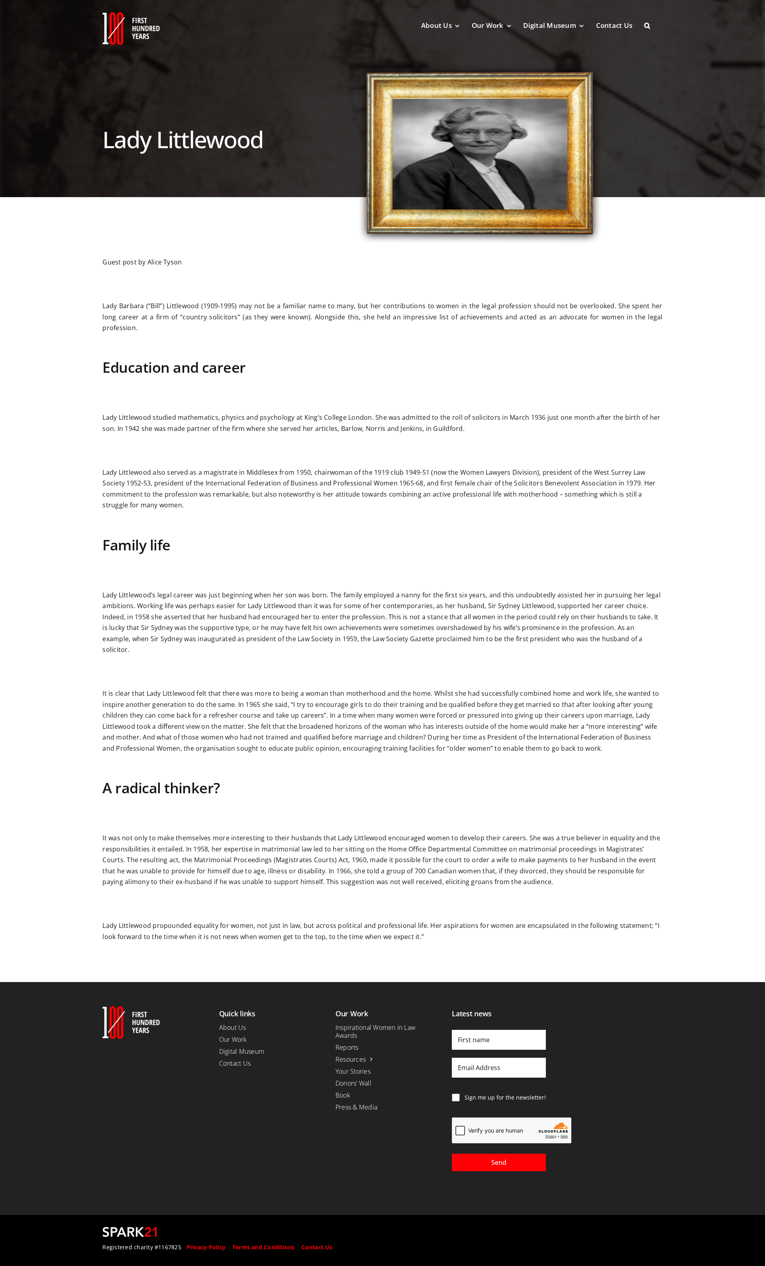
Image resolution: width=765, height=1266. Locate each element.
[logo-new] (131, 15)
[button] (653, 25)
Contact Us (316, 1247)
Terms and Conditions (263, 1247)
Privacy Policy (206, 1247)
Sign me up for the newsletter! (505, 1097)
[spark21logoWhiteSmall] (129, 1230)
